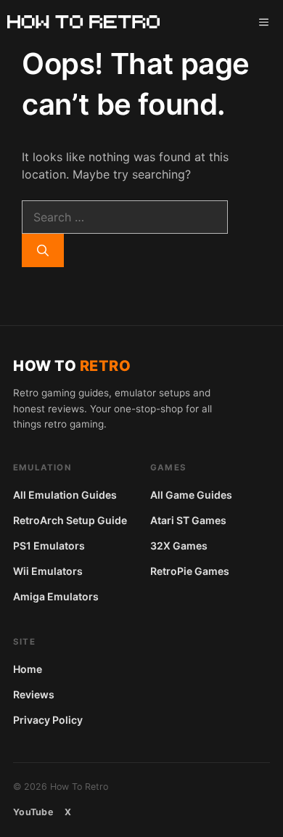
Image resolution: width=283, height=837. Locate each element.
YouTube (33, 812)
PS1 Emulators (49, 545)
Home (27, 669)
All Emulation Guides (65, 495)
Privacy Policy (48, 720)
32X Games (179, 545)
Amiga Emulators (56, 596)
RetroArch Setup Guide (70, 520)
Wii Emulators (48, 571)
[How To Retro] (83, 22)
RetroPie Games (189, 571)
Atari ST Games (188, 520)
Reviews (33, 694)
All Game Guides (191, 495)
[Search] (43, 250)
